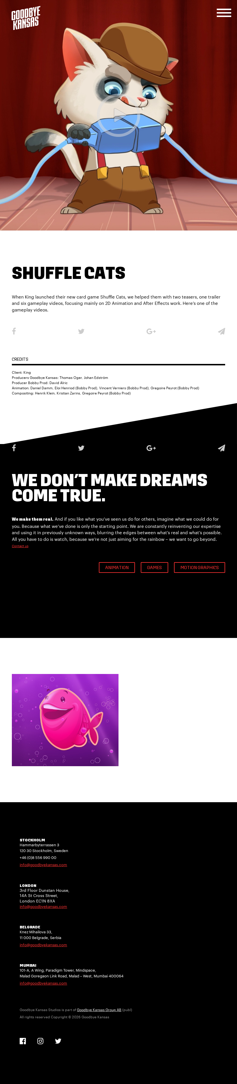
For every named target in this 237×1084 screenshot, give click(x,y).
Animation (117, 568)
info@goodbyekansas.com (43, 864)
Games (154, 568)
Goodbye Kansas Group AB (99, 1010)
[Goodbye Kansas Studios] (26, 18)
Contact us (20, 546)
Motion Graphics (199, 568)
